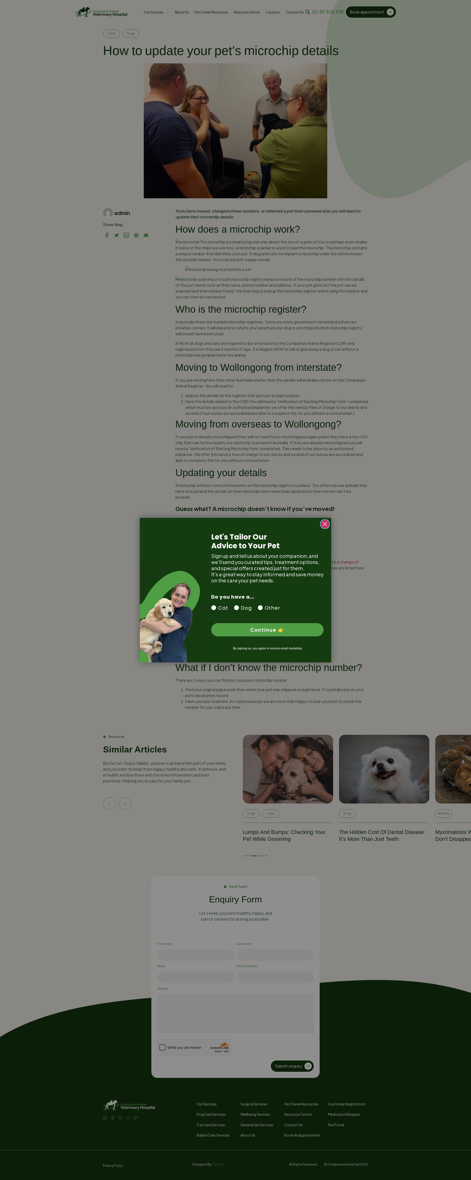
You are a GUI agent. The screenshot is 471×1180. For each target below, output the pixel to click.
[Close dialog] (325, 524)
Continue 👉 (267, 630)
